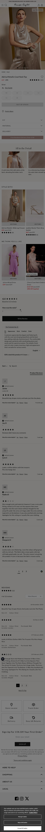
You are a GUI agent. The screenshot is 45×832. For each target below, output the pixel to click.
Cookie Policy (33, 812)
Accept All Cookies (22, 828)
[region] (22, 818)
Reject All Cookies (22, 822)
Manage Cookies (22, 816)
